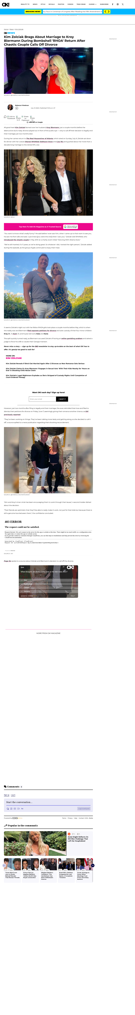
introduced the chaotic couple (16, 240)
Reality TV (25, 4)
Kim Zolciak (19, 29)
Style (43, 4)
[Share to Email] (32, 117)
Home (6, 29)
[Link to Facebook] (112, 4)
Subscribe (104, 4)
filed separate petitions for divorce (41, 331)
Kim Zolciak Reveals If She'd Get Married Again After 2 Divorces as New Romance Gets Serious (45, 363)
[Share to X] (18, 117)
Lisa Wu (60, 142)
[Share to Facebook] (11, 117)
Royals (52, 4)
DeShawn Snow (46, 142)
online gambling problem (72, 338)
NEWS (35, 4)
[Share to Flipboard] (25, 117)
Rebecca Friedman (22, 105)
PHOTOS (61, 4)
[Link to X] (122, 4)
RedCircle (13, 550)
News (12, 29)
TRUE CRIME (81, 4)
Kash (15, 334)
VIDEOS (70, 4)
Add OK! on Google (36, 122)
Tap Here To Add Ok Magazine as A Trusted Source (40, 227)
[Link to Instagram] (117, 4)
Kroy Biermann (52, 127)
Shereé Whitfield (32, 142)
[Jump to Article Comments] (5, 117)
